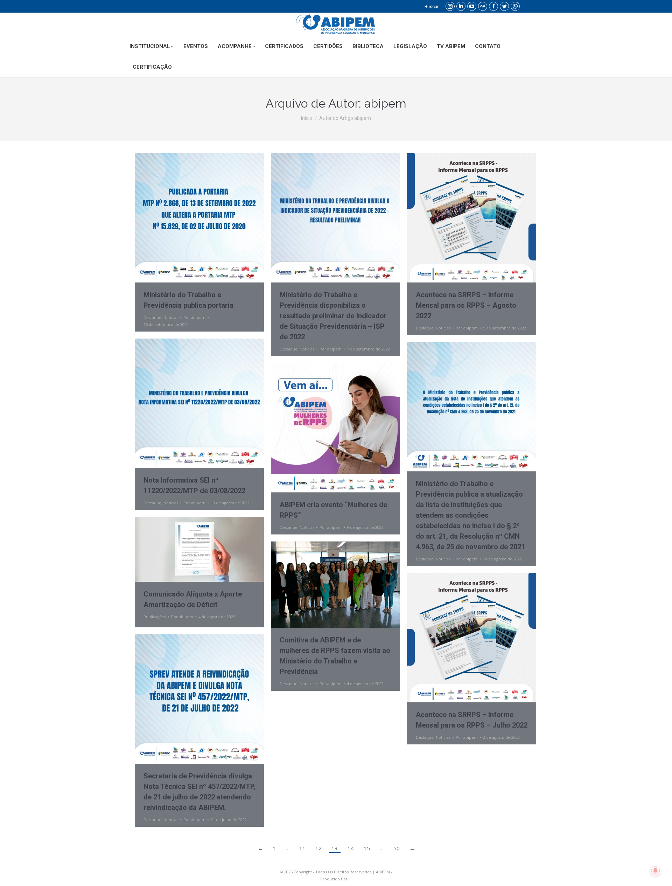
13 (334, 848)
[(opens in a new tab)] (199, 549)
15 (367, 848)
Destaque (152, 317)
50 (396, 848)
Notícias (170, 317)
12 (318, 848)
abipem (385, 103)
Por (194, 317)
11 (302, 848)
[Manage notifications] (655, 870)
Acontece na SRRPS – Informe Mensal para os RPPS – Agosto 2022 (466, 305)
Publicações (155, 616)
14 (351, 848)
